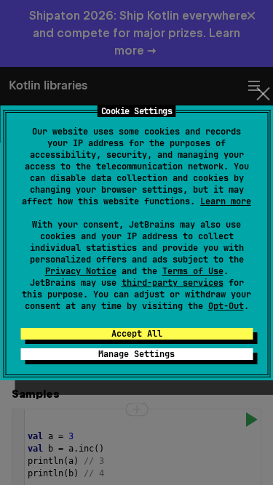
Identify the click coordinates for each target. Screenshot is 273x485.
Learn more (225, 201)
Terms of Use (192, 271)
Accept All (136, 334)
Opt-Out (226, 306)
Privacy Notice (80, 271)
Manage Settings (136, 354)
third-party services (172, 283)
